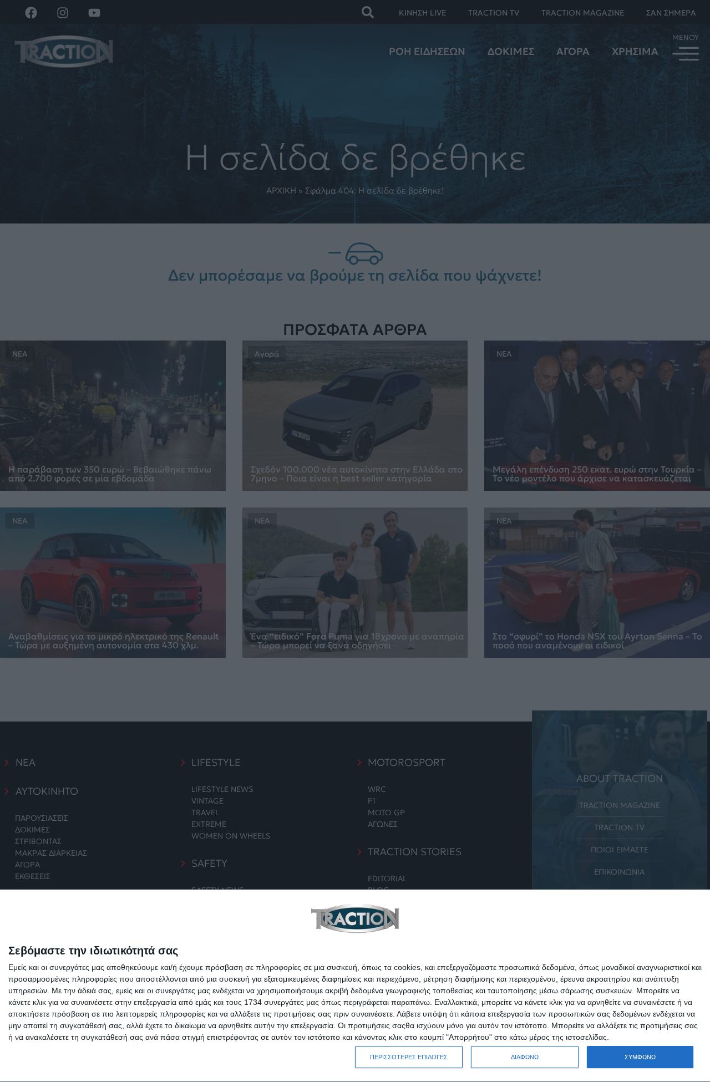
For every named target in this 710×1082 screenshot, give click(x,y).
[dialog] (355, 986)
